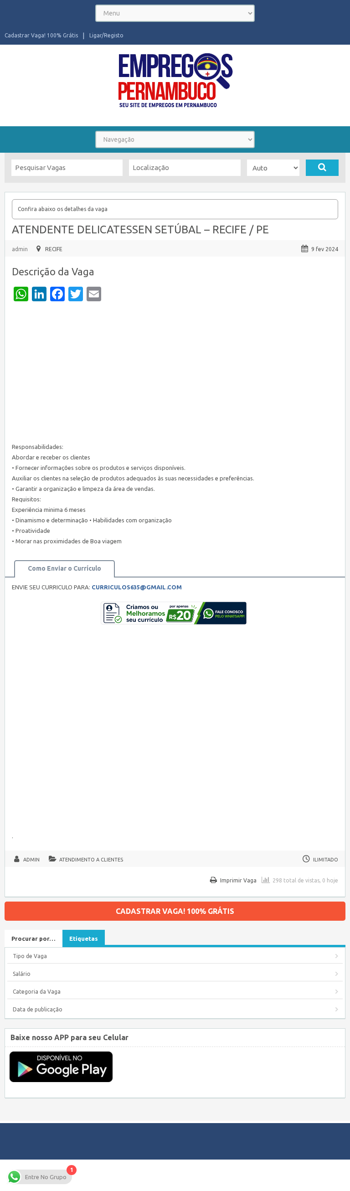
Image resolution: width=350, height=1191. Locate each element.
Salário (22, 974)
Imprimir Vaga (238, 880)
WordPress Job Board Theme (255, 1171)
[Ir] (322, 168)
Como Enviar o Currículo (64, 568)
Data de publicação (37, 1009)
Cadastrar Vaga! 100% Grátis (41, 35)
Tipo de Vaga (30, 956)
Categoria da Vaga (37, 992)
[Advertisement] (175, 374)
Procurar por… (33, 938)
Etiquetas (83, 938)
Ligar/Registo (106, 35)
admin (20, 249)
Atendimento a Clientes (91, 859)
